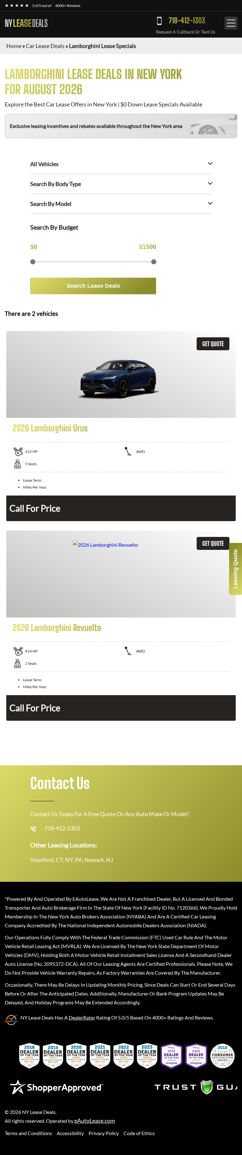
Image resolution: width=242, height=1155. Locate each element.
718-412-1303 (187, 20)
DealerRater (82, 1017)
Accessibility (70, 1133)
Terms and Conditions (28, 1133)
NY (26, 23)
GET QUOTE (213, 343)
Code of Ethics (139, 1133)
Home (13, 45)
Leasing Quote (235, 569)
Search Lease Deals (93, 286)
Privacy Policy (104, 1133)
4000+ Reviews (67, 5)
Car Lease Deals (45, 45)
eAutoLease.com (94, 1121)
